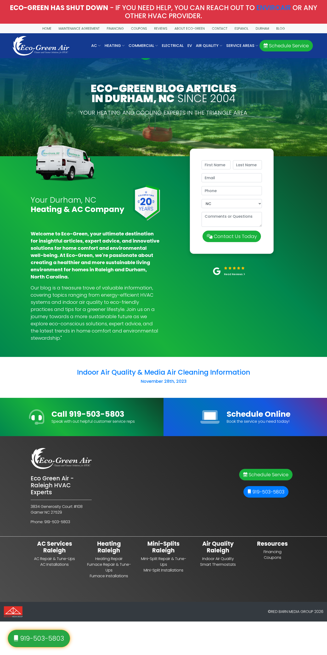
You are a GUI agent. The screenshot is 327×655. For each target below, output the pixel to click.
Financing (273, 552)
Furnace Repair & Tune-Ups (109, 567)
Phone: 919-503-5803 (50, 522)
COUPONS (139, 28)
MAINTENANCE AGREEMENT (79, 28)
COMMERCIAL (142, 45)
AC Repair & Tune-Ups (54, 558)
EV (189, 45)
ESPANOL (241, 28)
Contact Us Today (235, 236)
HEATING (113, 45)
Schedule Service (288, 45)
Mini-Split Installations (163, 570)
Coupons (272, 557)
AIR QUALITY (208, 45)
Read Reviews (233, 274)
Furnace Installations (109, 576)
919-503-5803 (267, 491)
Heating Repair (109, 558)
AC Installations (54, 564)
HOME (46, 28)
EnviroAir (273, 7)
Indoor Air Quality (218, 558)
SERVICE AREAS (240, 45)
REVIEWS (160, 28)
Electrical (173, 45)
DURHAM (262, 28)
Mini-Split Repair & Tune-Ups (163, 561)
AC (94, 45)
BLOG (280, 28)
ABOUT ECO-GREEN (190, 28)
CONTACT (219, 28)
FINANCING (115, 28)
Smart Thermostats (218, 564)
